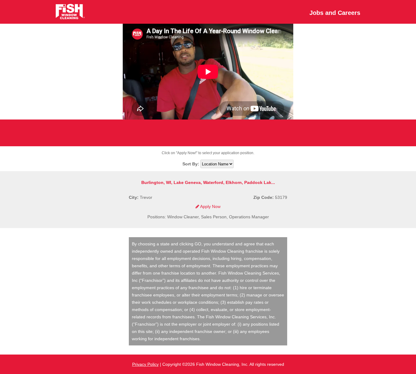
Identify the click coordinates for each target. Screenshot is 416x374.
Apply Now (209, 206)
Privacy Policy (145, 364)
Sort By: (191, 163)
